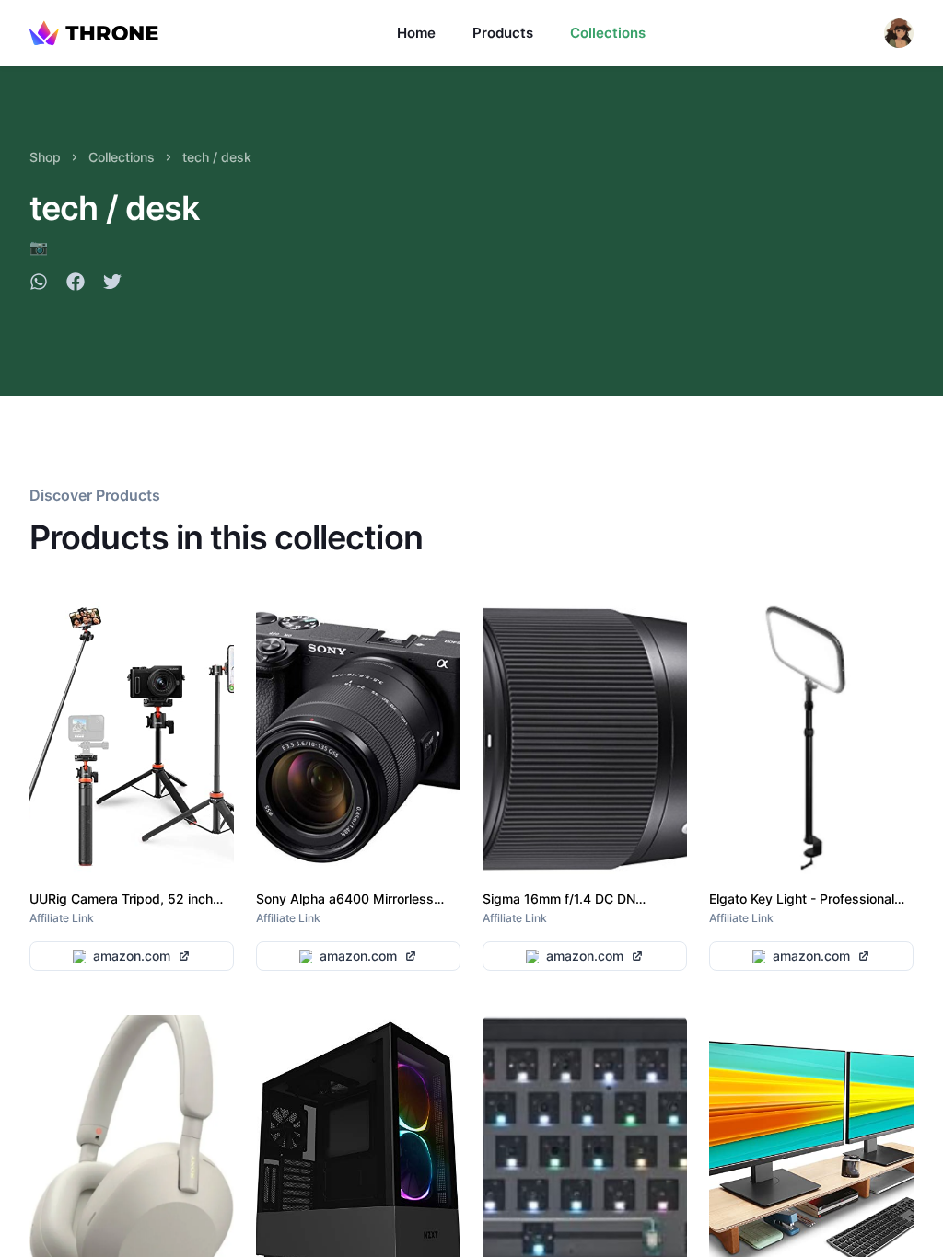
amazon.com (131, 955)
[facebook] (75, 284)
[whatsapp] (38, 284)
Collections (608, 32)
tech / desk (216, 157)
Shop (45, 157)
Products (502, 32)
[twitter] (112, 284)
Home (416, 32)
